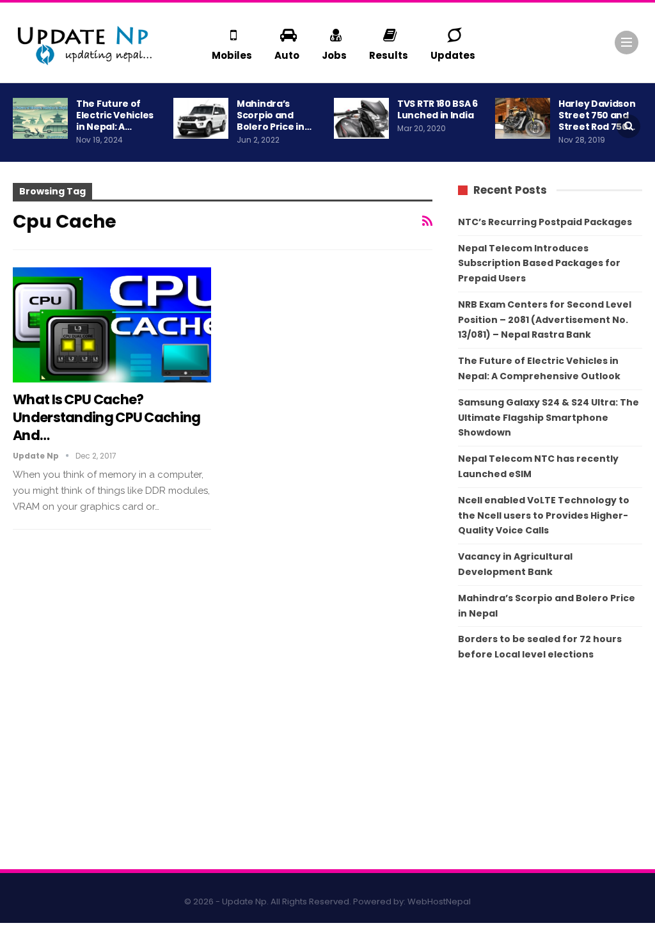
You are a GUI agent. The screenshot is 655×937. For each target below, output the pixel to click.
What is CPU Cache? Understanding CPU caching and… (107, 417)
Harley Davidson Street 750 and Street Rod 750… (597, 115)
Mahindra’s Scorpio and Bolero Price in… (274, 115)
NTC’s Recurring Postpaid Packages (545, 222)
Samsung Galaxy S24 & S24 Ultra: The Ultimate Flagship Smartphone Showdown (548, 417)
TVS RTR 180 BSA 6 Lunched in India (437, 109)
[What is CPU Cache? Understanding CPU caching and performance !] (112, 324)
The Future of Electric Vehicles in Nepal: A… (115, 115)
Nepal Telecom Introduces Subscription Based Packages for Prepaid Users (539, 263)
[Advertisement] (550, 768)
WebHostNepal (439, 901)
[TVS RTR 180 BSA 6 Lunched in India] (361, 118)
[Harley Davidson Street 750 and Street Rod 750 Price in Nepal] (522, 118)
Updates (452, 55)
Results (388, 55)
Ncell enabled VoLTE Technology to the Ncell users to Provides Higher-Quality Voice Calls (543, 515)
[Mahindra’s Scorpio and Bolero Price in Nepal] (200, 118)
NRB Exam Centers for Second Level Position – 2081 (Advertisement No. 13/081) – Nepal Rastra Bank (544, 320)
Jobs (334, 55)
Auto (286, 55)
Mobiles (232, 55)
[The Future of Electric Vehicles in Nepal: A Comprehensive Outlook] (40, 118)
